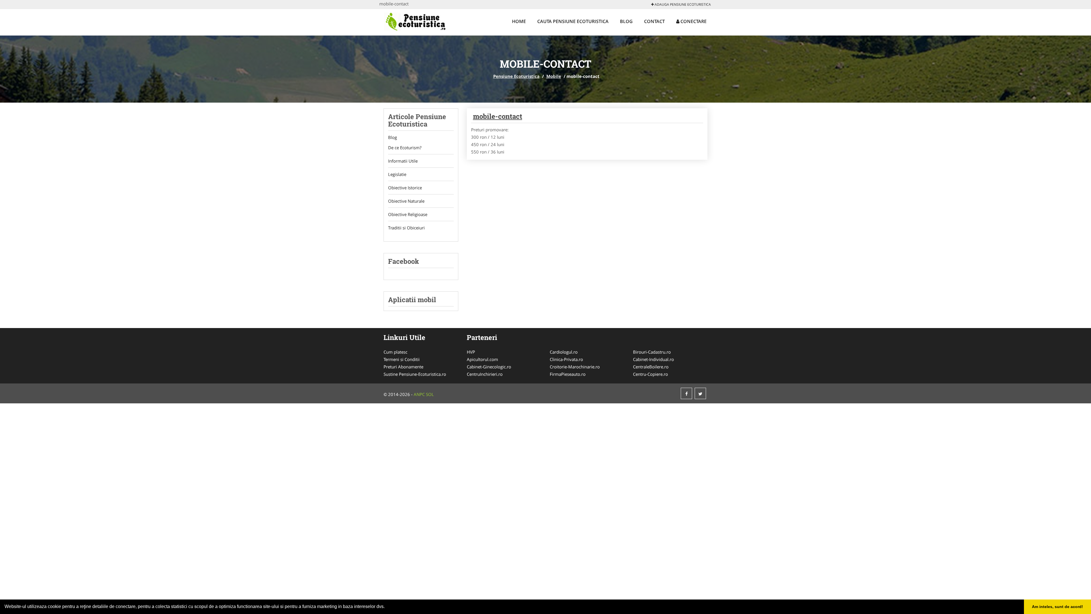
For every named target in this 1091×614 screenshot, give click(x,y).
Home (519, 21)
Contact (654, 21)
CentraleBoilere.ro (651, 367)
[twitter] (700, 393)
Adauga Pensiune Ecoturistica (682, 4)
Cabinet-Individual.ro (653, 359)
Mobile (553, 76)
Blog (626, 21)
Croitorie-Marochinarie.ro (575, 367)
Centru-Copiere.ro (650, 374)
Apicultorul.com (482, 359)
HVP (471, 352)
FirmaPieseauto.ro (568, 374)
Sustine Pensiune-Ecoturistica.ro (415, 374)
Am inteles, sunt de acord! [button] (1057, 606)
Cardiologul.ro (564, 352)
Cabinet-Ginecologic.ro (489, 367)
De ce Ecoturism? (404, 147)
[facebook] (686, 393)
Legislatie (397, 174)
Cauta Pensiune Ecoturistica (573, 21)
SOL (430, 394)
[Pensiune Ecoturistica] (422, 22)
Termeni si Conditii (402, 359)
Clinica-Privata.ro (566, 359)
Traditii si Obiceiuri (406, 228)
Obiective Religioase (407, 214)
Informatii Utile (403, 161)
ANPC (419, 394)
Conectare (693, 21)
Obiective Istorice (405, 187)
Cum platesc (395, 352)
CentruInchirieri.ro (485, 374)
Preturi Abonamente (403, 367)
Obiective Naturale (406, 201)
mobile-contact (497, 116)
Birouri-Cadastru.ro (652, 352)
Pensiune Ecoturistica (516, 76)
